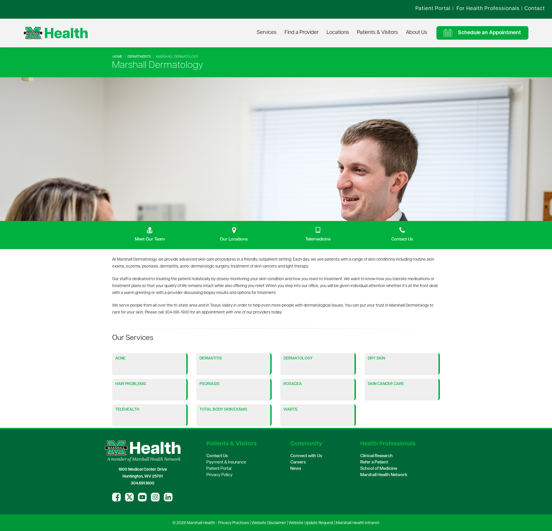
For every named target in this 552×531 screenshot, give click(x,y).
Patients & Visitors (377, 32)
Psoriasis (210, 384)
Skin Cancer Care (386, 384)
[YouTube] (142, 497)
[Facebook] (116, 497)
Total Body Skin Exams (223, 409)
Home (117, 57)
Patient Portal (218, 469)
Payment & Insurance (226, 462)
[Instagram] (155, 497)
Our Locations (234, 239)
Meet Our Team (150, 239)
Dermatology (298, 358)
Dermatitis (211, 358)
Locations (338, 32)
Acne (120, 358)
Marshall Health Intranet (357, 523)
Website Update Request (311, 523)
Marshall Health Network (383, 475)
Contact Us (402, 239)
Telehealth (127, 409)
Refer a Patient (374, 462)
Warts (290, 409)
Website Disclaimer (269, 523)
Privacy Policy (219, 475)
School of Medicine (378, 469)
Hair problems (130, 384)
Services (267, 32)
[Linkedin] (168, 497)
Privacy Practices (233, 523)
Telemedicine (318, 239)
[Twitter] (129, 497)
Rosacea (292, 384)
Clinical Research (376, 456)
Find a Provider (302, 32)
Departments (139, 57)
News (295, 469)
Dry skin (376, 358)
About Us (416, 32)
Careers (298, 462)
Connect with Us (306, 456)
